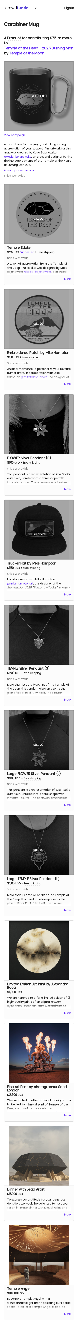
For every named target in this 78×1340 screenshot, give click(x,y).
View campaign (14, 135)
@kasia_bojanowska (17, 157)
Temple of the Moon (26, 53)
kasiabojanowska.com (19, 170)
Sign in (69, 8)
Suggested (27, 252)
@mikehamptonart (34, 377)
